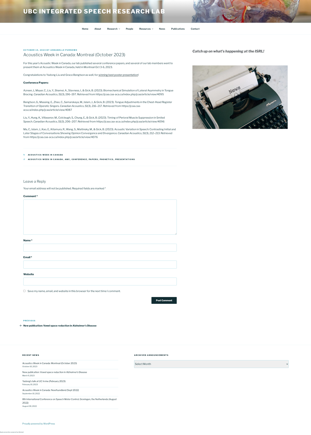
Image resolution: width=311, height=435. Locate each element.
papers (93, 159)
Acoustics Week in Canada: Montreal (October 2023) (49, 363)
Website (28, 274)
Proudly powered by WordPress (38, 423)
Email (27, 257)
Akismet (21, 432)
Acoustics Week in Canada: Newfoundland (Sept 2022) (50, 390)
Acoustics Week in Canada (45, 155)
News (162, 28)
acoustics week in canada (45, 159)
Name (27, 240)
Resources (145, 28)
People (129, 28)
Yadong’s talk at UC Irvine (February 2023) (44, 381)
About (97, 28)
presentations (125, 159)
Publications (178, 28)
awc (67, 159)
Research (112, 28)
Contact (195, 28)
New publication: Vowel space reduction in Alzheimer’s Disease (54, 372)
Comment (30, 196)
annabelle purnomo (63, 50)
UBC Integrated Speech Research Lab (94, 11)
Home (85, 28)
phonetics (107, 159)
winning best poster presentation (118, 74)
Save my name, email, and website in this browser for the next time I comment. (74, 291)
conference (79, 159)
